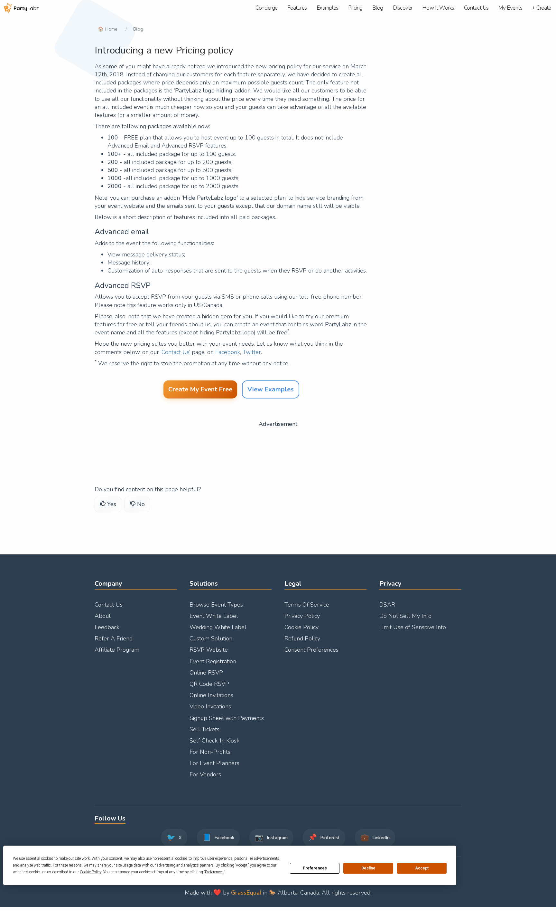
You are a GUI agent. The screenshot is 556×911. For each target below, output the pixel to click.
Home (111, 29)
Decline (368, 868)
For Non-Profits (210, 752)
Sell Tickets (204, 729)
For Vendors (205, 774)
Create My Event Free (200, 389)
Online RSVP (206, 672)
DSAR (387, 605)
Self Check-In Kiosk (214, 740)
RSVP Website (209, 650)
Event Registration (213, 661)
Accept (422, 868)
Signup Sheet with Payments (227, 718)
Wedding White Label (218, 627)
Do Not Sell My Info (405, 616)
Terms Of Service (306, 605)
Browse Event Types (216, 605)
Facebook (227, 352)
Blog (138, 29)
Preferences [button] (214, 872)
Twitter (252, 352)
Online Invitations (211, 695)
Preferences (315, 868)
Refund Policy (302, 638)
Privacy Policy (302, 616)
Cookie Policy (301, 627)
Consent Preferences (311, 650)
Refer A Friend (114, 638)
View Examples (270, 389)
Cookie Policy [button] (90, 872)
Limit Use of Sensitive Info (412, 627)
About (103, 616)
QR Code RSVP (209, 684)
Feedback (107, 627)
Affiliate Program (117, 650)
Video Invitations (210, 706)
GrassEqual (246, 893)
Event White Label (214, 616)
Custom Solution (211, 638)
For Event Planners (214, 763)
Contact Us (175, 352)
